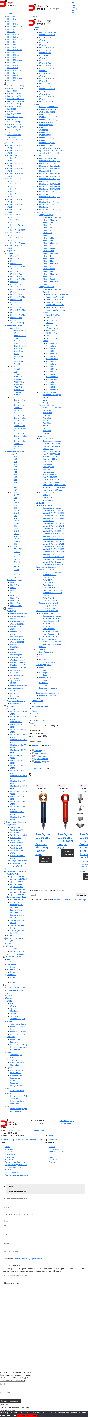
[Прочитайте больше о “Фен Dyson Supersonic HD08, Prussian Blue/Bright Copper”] (36, 859)
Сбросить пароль (11, 1283)
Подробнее (31, 1415)
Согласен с (23, 1258)
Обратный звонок (36, 720)
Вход (6, 1221)
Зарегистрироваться (12, 1265)
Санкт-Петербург (67, 1121)
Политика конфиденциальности (14, 1140)
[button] (39, 785)
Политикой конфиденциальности (27, 1258)
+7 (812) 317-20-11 (38, 1123)
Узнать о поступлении (45, 859)
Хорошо (21, 1415)
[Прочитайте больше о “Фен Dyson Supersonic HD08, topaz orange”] (58, 853)
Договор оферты (36, 1140)
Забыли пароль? (26, 1214)
